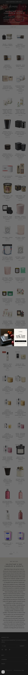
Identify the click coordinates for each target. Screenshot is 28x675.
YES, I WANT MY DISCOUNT (20, 341)
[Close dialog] (26, 329)
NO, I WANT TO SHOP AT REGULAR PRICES (20, 343)
